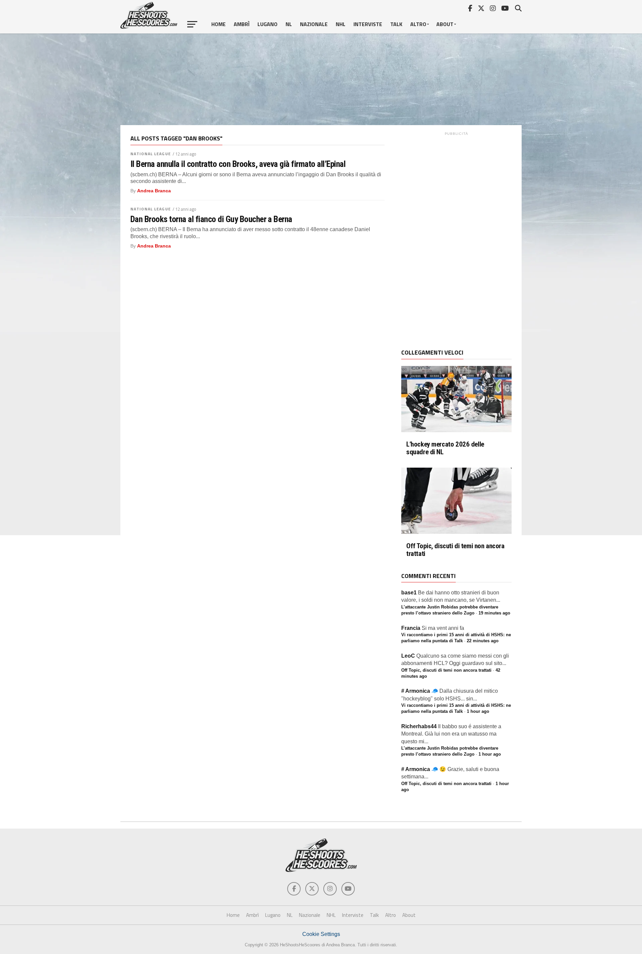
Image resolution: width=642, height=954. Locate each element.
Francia (410, 628)
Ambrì (241, 24)
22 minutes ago (483, 640)
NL (289, 24)
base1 (409, 592)
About (444, 24)
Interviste (367, 24)
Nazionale (314, 24)
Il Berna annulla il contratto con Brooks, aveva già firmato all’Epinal (237, 164)
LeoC (408, 656)
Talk (396, 24)
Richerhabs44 (419, 726)
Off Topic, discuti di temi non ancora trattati (455, 550)
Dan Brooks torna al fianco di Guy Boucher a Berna (211, 219)
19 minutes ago (494, 612)
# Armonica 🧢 (419, 691)
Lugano (267, 24)
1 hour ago (478, 711)
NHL (340, 24)
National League (150, 154)
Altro (418, 24)
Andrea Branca (154, 190)
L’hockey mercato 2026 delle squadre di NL (445, 448)
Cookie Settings (321, 934)
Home (218, 24)
